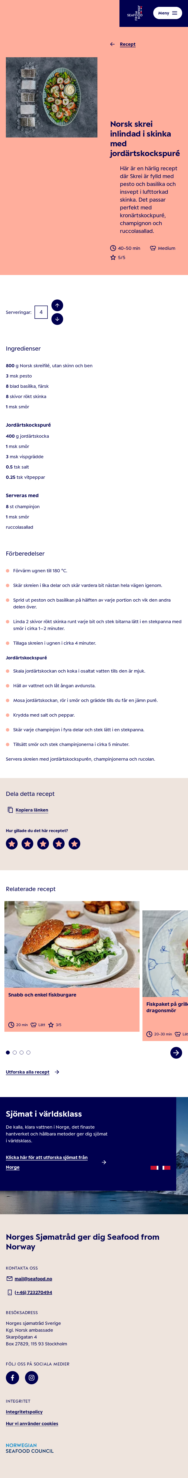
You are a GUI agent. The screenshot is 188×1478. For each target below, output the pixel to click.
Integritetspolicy (24, 1411)
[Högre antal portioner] (57, 305)
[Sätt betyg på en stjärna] (12, 843)
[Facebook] (12, 1377)
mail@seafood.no (33, 1278)
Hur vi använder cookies (32, 1423)
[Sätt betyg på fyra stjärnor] (59, 843)
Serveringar (18, 312)
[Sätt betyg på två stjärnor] (27, 843)
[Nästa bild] (176, 1053)
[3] (28, 1052)
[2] (22, 1052)
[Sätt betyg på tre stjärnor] (43, 843)
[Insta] (31, 1377)
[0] (8, 1052)
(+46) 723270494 (33, 1292)
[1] (15, 1052)
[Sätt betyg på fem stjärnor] (74, 843)
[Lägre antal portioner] (57, 319)
